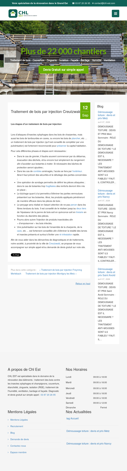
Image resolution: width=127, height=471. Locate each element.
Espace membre (18, 452)
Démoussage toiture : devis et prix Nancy (106, 193)
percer (74, 204)
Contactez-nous (18, 445)
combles (37, 171)
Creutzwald (54, 243)
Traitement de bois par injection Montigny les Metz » (51, 273)
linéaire (79, 212)
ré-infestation (65, 234)
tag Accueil (72, 418)
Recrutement (16, 426)
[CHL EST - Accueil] (30, 13)
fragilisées (51, 186)
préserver (61, 145)
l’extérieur (77, 171)
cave (19, 230)
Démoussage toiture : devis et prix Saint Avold (106, 272)
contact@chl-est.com (103, 3)
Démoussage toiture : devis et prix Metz (106, 115)
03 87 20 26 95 (81, 3)
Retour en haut (83, 283)
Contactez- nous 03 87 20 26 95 (63, 70)
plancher (76, 138)
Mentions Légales (19, 419)
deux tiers (81, 208)
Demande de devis (19, 439)
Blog (12, 432)
